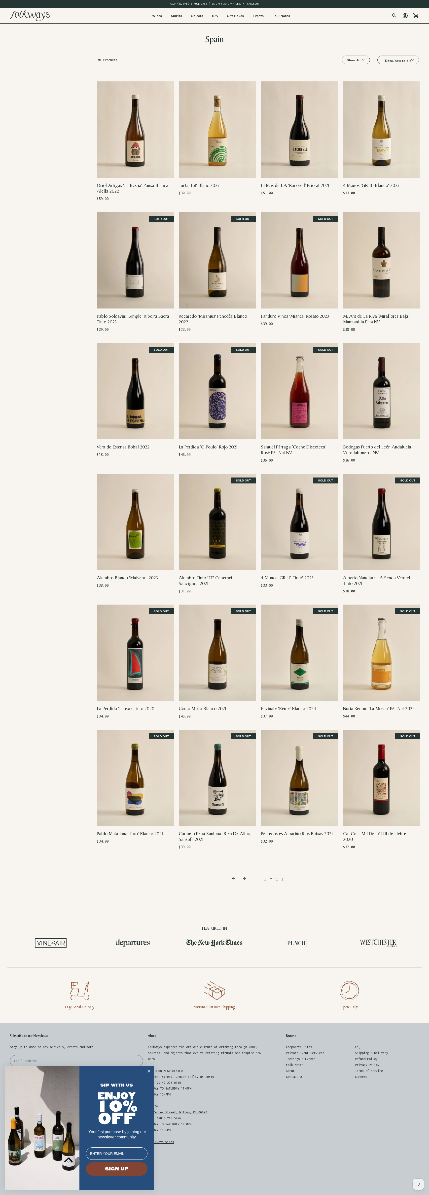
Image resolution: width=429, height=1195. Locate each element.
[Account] (405, 15)
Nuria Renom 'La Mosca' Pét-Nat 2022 (379, 709)
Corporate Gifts (299, 1047)
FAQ (357, 1047)
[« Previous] (234, 879)
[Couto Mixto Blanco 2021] (217, 653)
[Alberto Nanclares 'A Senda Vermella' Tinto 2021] (381, 522)
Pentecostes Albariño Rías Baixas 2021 (297, 834)
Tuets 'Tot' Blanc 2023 (199, 185)
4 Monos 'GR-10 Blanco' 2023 (371, 185)
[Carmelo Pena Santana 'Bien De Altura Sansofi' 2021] (217, 778)
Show (351, 60)
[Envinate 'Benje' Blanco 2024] (299, 653)
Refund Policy (366, 1059)
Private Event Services (305, 1053)
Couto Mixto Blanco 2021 (202, 709)
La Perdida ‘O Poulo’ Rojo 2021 (208, 447)
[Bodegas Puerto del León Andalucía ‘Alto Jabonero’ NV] (381, 391)
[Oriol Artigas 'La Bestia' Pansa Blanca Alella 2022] (135, 129)
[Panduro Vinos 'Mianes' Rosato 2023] (299, 260)
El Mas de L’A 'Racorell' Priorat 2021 (295, 185)
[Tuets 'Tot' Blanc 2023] (217, 129)
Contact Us (294, 1077)
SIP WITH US (116, 1085)
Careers (361, 1077)
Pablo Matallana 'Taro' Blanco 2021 (130, 834)
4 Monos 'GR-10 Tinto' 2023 (287, 578)
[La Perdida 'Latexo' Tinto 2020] (135, 653)
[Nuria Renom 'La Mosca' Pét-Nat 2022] (381, 653)
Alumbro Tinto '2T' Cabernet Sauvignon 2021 (205, 580)
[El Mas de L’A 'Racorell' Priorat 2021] (299, 129)
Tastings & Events (301, 1059)
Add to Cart (135, 170)
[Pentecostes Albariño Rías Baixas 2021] (299, 778)
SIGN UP (116, 1169)
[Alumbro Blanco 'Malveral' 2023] (135, 522)
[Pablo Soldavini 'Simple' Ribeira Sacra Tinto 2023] (135, 260)
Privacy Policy (367, 1065)
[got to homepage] (30, 15)
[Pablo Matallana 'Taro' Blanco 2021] (135, 778)
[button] (400, 60)
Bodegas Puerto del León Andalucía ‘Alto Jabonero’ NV (377, 450)
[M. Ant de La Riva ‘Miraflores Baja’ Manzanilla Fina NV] (381, 260)
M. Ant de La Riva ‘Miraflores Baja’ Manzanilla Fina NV (376, 319)
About (290, 1071)
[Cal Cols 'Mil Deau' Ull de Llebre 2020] (381, 778)
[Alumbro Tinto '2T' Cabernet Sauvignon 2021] (217, 522)
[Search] (394, 15)
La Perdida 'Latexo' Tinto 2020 (125, 709)
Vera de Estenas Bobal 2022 (123, 447)
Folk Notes (294, 1065)
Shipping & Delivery (371, 1053)
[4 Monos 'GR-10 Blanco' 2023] (381, 129)
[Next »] (245, 879)
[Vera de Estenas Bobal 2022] (135, 391)
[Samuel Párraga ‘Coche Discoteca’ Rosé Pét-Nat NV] (299, 391)
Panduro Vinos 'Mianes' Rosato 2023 (295, 316)
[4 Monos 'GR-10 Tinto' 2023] (299, 522)
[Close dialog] (149, 1071)
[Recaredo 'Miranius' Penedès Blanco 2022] (217, 260)
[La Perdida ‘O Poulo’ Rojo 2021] (217, 391)
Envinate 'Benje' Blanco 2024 (288, 709)
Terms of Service (369, 1071)
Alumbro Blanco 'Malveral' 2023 (127, 578)
